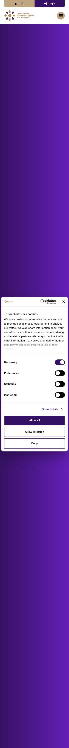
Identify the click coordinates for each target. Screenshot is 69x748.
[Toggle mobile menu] (61, 16)
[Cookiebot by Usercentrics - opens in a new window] (42, 301)
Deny (34, 443)
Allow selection (34, 431)
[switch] (60, 373)
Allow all (34, 420)
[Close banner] (63, 301)
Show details (50, 409)
